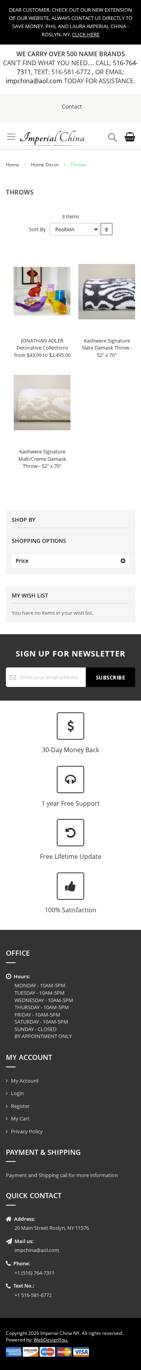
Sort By (37, 229)
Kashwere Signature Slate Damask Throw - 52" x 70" (107, 348)
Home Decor (45, 164)
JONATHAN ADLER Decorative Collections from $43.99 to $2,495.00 (42, 348)
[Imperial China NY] (52, 136)
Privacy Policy (27, 1131)
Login (17, 1093)
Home (12, 164)
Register (20, 1106)
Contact (72, 106)
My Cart (20, 1118)
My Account (25, 1080)
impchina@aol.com (35, 81)
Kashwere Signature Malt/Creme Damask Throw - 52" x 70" (42, 458)
